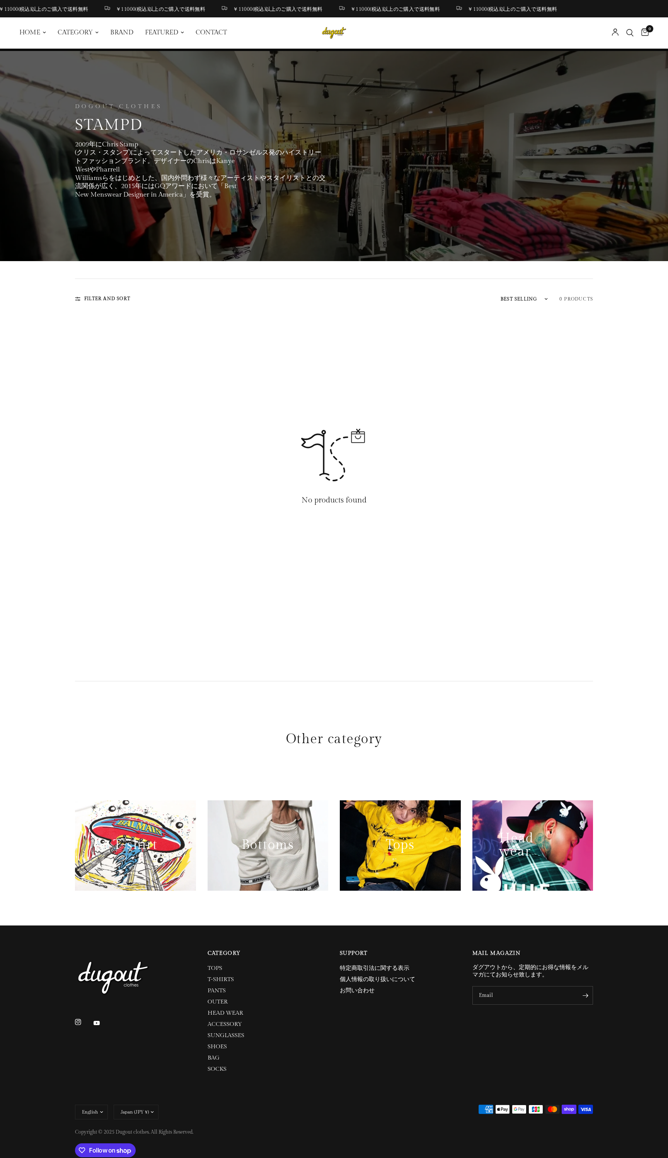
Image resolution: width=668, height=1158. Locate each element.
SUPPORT (354, 953)
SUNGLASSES (226, 1035)
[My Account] (615, 32)
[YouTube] (102, 1022)
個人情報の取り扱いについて (377, 979)
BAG (214, 1057)
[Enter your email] (585, 995)
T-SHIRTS (221, 979)
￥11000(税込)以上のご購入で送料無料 (142, 9)
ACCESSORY (225, 1024)
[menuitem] (35, 33)
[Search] (629, 32)
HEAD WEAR (225, 1013)
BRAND (121, 32)
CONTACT (211, 32)
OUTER (218, 1001)
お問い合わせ (357, 990)
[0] (643, 32)
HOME (29, 32)
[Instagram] (83, 1022)
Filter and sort (107, 298)
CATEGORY (75, 32)
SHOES (217, 1046)
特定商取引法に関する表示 (374, 968)
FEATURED (161, 32)
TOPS (215, 968)
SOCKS (217, 1069)
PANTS (217, 990)
